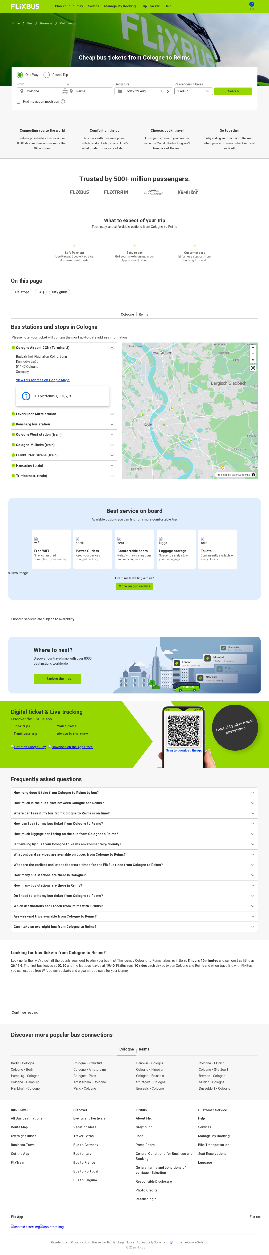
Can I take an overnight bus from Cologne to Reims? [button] (55, 927)
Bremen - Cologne (212, 1076)
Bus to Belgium (85, 1180)
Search (233, 91)
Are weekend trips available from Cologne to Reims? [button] (55, 916)
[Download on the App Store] (52, 1227)
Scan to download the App (184, 750)
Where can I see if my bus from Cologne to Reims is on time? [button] (62, 813)
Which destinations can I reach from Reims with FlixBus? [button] (58, 906)
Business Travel (23, 1145)
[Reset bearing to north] (253, 360)
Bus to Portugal (85, 1171)
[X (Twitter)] (255, 1227)
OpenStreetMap (241, 474)
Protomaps (222, 474)
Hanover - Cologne (150, 1063)
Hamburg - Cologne (25, 1076)
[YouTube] (252, 1227)
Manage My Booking (214, 1136)
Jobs (140, 1136)
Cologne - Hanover (150, 1070)
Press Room (145, 1145)
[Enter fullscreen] (253, 368)
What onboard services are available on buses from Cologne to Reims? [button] (70, 855)
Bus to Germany (85, 1145)
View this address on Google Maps (43, 380)
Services (204, 1127)
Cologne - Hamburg (25, 1082)
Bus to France (84, 1163)
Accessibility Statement (152, 1242)
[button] (64, 348)
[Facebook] (250, 1227)
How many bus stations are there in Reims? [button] (48, 885)
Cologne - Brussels (150, 1076)
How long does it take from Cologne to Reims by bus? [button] (56, 793)
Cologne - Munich (211, 1063)
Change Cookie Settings (192, 1242)
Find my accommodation (41, 102)
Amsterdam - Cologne (90, 1082)
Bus (30, 23)
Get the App (20, 1154)
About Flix (144, 1118)
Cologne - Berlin (22, 1070)
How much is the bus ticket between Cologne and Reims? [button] (59, 803)
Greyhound (144, 1127)
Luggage (205, 1163)
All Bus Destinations (26, 1118)
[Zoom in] (253, 348)
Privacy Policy (80, 1242)
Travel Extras (83, 1136)
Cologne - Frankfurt (88, 1063)
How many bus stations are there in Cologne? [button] (50, 875)
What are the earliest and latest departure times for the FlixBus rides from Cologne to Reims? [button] (88, 865)
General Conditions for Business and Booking (164, 1156)
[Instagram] (251, 1227)
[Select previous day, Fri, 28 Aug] (161, 91)
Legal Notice (126, 1242)
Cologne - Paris (85, 1076)
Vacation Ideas (84, 1127)
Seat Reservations (212, 1154)
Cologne (66, 23)
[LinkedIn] (254, 1227)
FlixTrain (17, 1163)
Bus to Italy (82, 1154)
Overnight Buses (23, 1136)
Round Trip (60, 75)
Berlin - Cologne (22, 1063)
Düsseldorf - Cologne (214, 1088)
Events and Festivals (89, 1118)
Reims (143, 314)
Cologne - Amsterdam (90, 1070)
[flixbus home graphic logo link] (25, 6)
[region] (190, 411)
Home (16, 23)
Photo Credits (147, 1190)
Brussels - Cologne (150, 1088)
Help (201, 1118)
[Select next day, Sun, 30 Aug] (167, 91)
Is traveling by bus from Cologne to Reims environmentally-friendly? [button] (67, 844)
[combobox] (44, 91)
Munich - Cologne (211, 1082)
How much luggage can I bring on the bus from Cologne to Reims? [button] (66, 834)
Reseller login (146, 1199)
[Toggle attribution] (253, 474)
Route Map (19, 1127)
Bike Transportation (213, 1145)
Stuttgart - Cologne (151, 1082)
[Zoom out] (253, 354)
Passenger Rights (104, 1242)
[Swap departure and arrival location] (65, 91)
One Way (31, 75)
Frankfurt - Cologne (25, 1088)
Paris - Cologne (85, 1088)
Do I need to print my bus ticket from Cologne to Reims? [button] (58, 896)
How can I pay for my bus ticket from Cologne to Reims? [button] (58, 824)
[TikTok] (256, 1227)
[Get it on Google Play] (25, 1227)
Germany (46, 23)
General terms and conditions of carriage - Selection (161, 1170)
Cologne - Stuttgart (213, 1070)
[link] (134, 665)
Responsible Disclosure (154, 1181)
